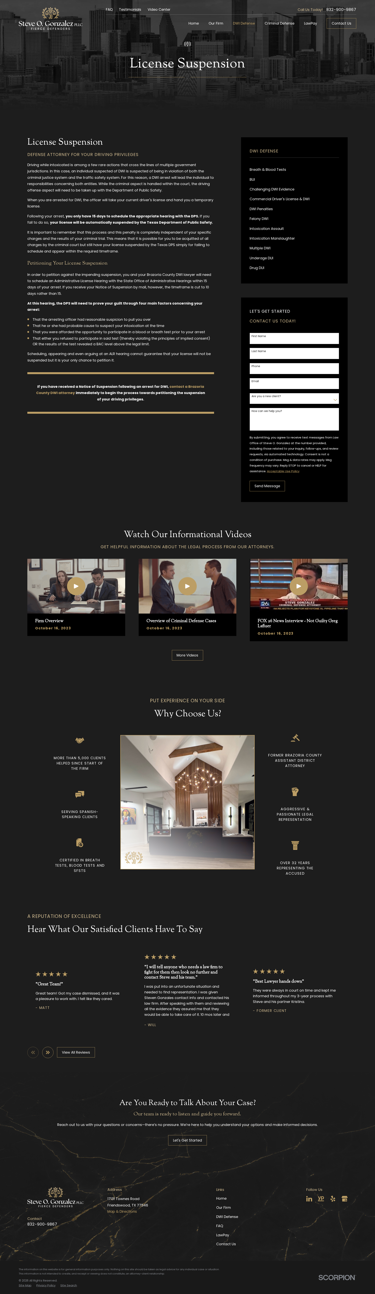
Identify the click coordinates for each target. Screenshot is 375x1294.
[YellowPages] (321, 1199)
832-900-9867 (341, 10)
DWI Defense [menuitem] (244, 23)
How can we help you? (267, 411)
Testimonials (130, 9)
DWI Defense (227, 1216)
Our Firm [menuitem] (216, 23)
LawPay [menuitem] (310, 23)
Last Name (259, 351)
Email (255, 381)
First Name (259, 336)
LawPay (222, 1235)
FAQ (109, 9)
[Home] (50, 18)
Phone (256, 366)
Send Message (267, 486)
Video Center (159, 9)
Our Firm (223, 1207)
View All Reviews (76, 1052)
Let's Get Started (187, 1140)
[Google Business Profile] (345, 1199)
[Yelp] (333, 1199)
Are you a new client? (266, 396)
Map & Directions (122, 1211)
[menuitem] (294, 169)
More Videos (187, 655)
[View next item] (48, 1052)
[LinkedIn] (309, 1199)
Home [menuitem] (193, 23)
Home (221, 1198)
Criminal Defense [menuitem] (279, 23)
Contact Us (341, 23)
